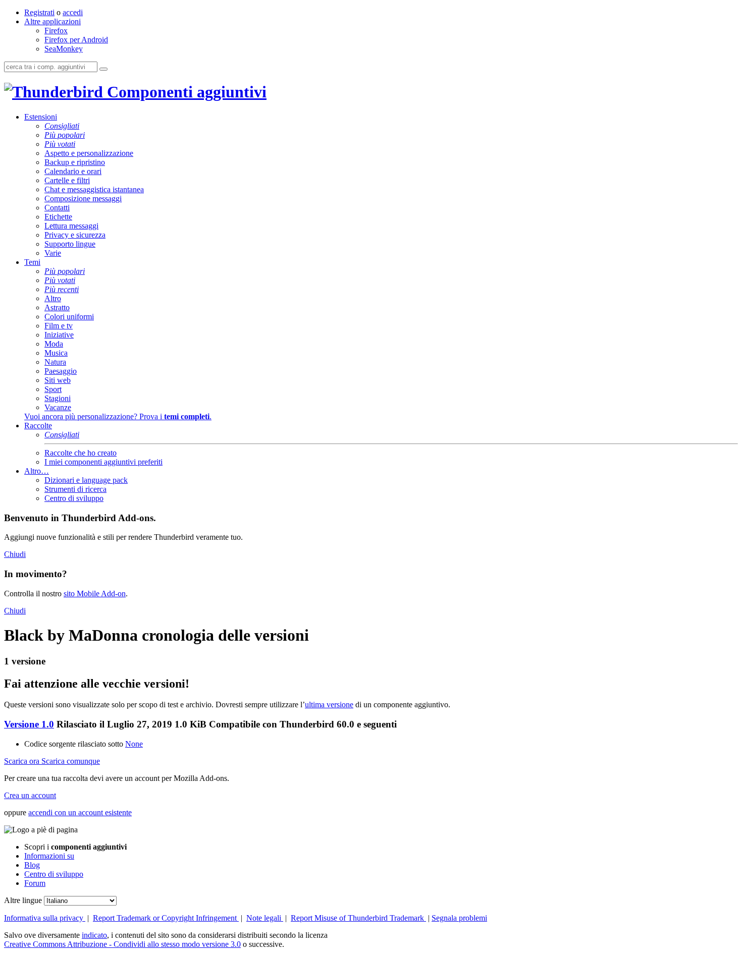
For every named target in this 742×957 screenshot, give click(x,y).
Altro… (36, 471)
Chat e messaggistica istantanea (94, 189)
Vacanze (57, 407)
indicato (94, 935)
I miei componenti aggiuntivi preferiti (103, 462)
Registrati (39, 12)
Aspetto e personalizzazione (88, 153)
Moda (53, 344)
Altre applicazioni (52, 21)
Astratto (57, 307)
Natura (55, 362)
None (134, 744)
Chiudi (15, 554)
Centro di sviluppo (73, 498)
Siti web (57, 380)
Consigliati (61, 126)
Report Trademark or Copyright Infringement (166, 918)
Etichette (58, 216)
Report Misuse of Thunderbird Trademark (358, 918)
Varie (52, 253)
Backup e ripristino (74, 162)
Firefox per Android (76, 39)
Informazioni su (49, 856)
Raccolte (38, 425)
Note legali (264, 918)
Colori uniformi (69, 316)
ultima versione (329, 704)
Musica (56, 353)
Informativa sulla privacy (44, 918)
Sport (53, 389)
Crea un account (30, 795)
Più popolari (64, 135)
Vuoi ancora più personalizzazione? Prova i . (117, 416)
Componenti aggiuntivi (185, 92)
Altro (52, 298)
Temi (32, 262)
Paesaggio (60, 371)
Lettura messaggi (71, 225)
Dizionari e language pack (86, 480)
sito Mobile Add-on (95, 593)
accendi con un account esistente (80, 812)
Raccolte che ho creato (80, 452)
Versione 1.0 (29, 724)
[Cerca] (103, 69)
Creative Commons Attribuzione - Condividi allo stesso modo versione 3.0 (122, 944)
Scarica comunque (70, 761)
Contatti (57, 207)
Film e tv (58, 325)
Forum (34, 883)
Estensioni (40, 116)
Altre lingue (23, 900)
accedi (73, 12)
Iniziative (59, 334)
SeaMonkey (63, 48)
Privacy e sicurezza (74, 235)
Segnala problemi (459, 918)
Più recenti (61, 289)
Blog (32, 865)
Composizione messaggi (83, 198)
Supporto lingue (69, 244)
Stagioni (57, 398)
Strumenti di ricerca (75, 489)
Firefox (56, 30)
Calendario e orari (72, 171)
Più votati (59, 144)
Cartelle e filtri (67, 180)
